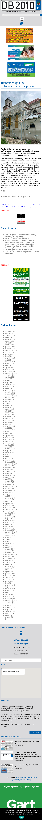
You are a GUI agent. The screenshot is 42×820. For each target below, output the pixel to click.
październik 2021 (11, 441)
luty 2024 (8, 388)
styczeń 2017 (9, 549)
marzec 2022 (9, 432)
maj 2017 (8, 541)
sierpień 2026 (10, 331)
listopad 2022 (10, 417)
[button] (22, 19)
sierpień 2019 (10, 490)
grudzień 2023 (10, 392)
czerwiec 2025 (10, 358)
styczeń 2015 (9, 594)
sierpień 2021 (10, 445)
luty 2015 (8, 592)
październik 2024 (11, 373)
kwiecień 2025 (10, 362)
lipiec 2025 (9, 356)
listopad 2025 (10, 349)
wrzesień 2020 (10, 466)
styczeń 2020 (9, 481)
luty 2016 (8, 570)
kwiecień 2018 (10, 521)
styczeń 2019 (9, 504)
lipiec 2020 (9, 470)
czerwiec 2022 (10, 426)
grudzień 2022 (10, 415)
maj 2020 (8, 473)
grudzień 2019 (10, 483)
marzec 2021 (9, 454)
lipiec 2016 (9, 560)
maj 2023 (8, 405)
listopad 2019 (10, 485)
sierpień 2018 (10, 513)
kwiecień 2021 (10, 453)
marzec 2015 (9, 591)
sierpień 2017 (10, 536)
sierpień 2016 (10, 558)
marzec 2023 (9, 409)
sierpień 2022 (10, 422)
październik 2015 (11, 577)
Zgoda (21, 817)
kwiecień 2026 (10, 339)
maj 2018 (8, 519)
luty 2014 (8, 615)
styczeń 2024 (9, 390)
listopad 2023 (10, 394)
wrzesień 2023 (10, 398)
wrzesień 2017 (10, 534)
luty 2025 (8, 365)
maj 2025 (8, 360)
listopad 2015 (10, 575)
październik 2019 (11, 486)
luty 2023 (8, 411)
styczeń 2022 (9, 435)
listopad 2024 (10, 371)
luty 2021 (8, 456)
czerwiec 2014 (10, 608)
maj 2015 (8, 587)
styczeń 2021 (9, 458)
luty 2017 (8, 547)
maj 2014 (8, 609)
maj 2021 (8, 451)
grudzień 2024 (10, 369)
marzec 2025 (9, 364)
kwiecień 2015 (10, 589)
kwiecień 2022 (10, 430)
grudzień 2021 (10, 437)
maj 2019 (8, 496)
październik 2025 (11, 350)
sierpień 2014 (10, 604)
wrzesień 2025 (10, 352)
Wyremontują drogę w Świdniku (17, 238)
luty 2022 (8, 434)
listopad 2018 (10, 507)
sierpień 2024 (10, 377)
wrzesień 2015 (10, 579)
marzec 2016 (9, 568)
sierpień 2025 (10, 354)
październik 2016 (11, 555)
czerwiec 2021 (10, 449)
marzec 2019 (9, 500)
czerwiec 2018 (10, 517)
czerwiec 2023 (10, 403)
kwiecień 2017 (10, 543)
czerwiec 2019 (10, 494)
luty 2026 (8, 343)
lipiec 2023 (9, 401)
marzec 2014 (9, 613)
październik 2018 (11, 509)
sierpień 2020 (10, 468)
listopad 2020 (10, 462)
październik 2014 (11, 600)
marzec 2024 (9, 386)
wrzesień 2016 (10, 556)
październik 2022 (11, 418)
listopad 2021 (10, 439)
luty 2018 (8, 524)
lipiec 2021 (9, 447)
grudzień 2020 (10, 460)
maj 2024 (8, 382)
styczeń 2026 (9, 345)
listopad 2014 (10, 598)
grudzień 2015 (10, 574)
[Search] (41, 15)
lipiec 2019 (9, 492)
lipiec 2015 (9, 583)
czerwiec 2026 (10, 335)
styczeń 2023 (9, 413)
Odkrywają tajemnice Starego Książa (18, 250)
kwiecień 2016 (10, 566)
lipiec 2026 (9, 333)
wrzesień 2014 (10, 602)
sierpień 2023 (10, 400)
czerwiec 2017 (10, 539)
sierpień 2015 (10, 581)
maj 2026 (8, 337)
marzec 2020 (9, 477)
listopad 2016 (10, 553)
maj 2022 (8, 428)
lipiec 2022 (9, 424)
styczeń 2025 (9, 367)
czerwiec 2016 (10, 562)
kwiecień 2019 (10, 498)
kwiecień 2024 (10, 384)
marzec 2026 (9, 341)
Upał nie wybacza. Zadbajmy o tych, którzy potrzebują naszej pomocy (20, 236)
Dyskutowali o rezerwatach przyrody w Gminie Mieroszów (22, 253)
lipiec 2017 (9, 538)
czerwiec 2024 (10, 381)
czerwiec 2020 (10, 471)
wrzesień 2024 (10, 375)
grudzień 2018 (10, 505)
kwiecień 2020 (10, 475)
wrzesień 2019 (10, 488)
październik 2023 (11, 396)
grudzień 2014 (10, 596)
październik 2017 (11, 532)
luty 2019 (8, 502)
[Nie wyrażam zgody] (40, 814)
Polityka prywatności (10, 660)
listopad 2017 (10, 530)
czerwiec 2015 (10, 585)
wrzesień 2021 (10, 443)
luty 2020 (8, 479)
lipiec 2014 (9, 606)
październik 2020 (11, 464)
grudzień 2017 (10, 528)
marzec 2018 (9, 522)
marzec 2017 (9, 545)
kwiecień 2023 (10, 407)
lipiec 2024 (9, 379)
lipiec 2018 (9, 515)
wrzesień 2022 (10, 420)
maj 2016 (8, 564)
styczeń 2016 (9, 572)
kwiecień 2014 (10, 611)
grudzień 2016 (10, 551)
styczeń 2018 (9, 526)
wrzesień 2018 (10, 511)
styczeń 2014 (9, 617)
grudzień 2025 (10, 347)
